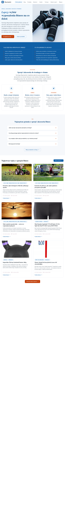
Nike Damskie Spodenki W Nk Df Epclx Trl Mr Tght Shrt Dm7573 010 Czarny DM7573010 (47, 225)
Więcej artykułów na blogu (32, 149)
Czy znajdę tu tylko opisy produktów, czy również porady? (23, 138)
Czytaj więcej (6, 198)
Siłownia (35, 2)
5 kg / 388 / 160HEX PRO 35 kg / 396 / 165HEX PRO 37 (15, 183)
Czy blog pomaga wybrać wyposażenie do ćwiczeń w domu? (24, 133)
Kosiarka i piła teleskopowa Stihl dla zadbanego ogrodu (15, 186)
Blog (25, 2)
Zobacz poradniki (21, 36)
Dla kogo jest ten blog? (14, 144)
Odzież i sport (54, 2)
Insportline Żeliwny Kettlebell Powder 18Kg (14, 262)
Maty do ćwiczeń (39, 259)
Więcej (60, 2)
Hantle (5, 259)
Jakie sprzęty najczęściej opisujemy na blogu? (20, 127)
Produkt (46, 221)
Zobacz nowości (58, 160)
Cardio (40, 2)
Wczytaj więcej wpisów (31, 281)
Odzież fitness (38, 221)
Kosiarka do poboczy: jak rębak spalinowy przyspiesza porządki (46, 186)
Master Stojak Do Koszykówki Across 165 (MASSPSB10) (46, 263)
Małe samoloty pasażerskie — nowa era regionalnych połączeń (13, 225)
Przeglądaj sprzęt (7, 36)
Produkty (29, 2)
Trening (46, 2)
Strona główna (18, 2)
